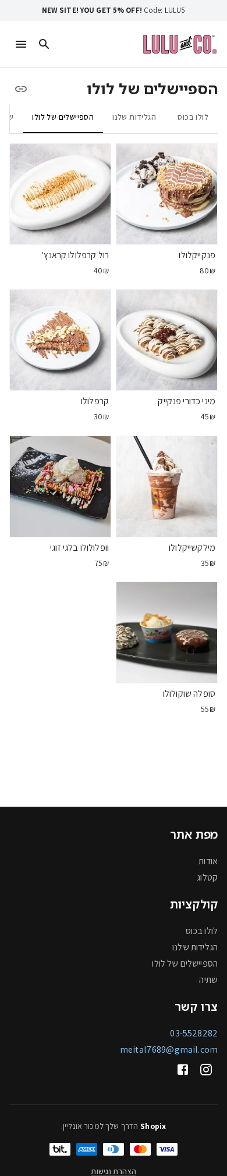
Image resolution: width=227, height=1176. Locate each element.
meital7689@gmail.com (169, 1049)
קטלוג (207, 877)
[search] (44, 44)
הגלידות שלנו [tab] (134, 117)
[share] (21, 89)
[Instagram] (206, 1069)
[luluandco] (180, 44)
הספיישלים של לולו (185, 963)
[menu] (21, 44)
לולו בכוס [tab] (193, 117)
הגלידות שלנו (195, 947)
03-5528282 (194, 1033)
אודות (208, 861)
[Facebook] (182, 1069)
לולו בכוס (202, 931)
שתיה (208, 980)
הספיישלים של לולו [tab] (63, 117)
